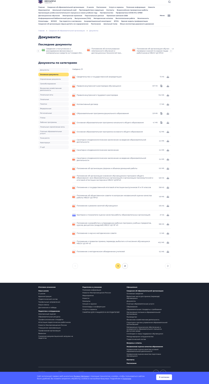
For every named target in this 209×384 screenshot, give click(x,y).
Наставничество (106, 13)
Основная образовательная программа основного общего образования (110, 132)
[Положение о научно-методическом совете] (74, 233)
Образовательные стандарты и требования (144, 309)
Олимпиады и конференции (93, 307)
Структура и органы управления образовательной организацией (147, 323)
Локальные (44, 99)
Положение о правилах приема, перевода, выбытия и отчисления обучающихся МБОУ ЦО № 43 (113, 242)
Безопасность (143, 18)
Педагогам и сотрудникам (49, 311)
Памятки (43, 104)
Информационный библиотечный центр (55, 18)
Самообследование (48, 84)
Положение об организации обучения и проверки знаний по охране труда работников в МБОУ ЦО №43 (155, 51)
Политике (126, 379)
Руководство (132, 317)
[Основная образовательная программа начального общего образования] (74, 123)
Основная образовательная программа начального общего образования (110, 123)
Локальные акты (46, 95)
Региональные (46, 113)
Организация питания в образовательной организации (143, 313)
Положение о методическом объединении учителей (101, 251)
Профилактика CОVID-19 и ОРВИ (129, 13)
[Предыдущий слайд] (38, 51)
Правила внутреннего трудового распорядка (97, 95)
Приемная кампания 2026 (117, 16)
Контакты (110, 10)
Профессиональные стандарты (50, 320)
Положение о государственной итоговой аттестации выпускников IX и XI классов (114, 187)
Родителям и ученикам (92, 287)
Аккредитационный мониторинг (97, 21)
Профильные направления (49, 302)
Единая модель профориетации (134, 21)
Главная (41, 7)
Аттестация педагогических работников (54, 322)
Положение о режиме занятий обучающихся (97, 206)
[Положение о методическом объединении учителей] (74, 252)
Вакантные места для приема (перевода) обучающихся (143, 297)
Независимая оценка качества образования (145, 347)
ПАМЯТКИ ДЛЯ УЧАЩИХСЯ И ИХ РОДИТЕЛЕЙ (101, 312)
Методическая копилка (103, 18)
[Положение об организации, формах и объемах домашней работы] (74, 168)
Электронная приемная (72, 16)
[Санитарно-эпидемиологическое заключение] (74, 150)
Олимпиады (43, 21)
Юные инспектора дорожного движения (137, 24)
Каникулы (86, 301)
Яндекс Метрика (81, 376)
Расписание (101, 7)
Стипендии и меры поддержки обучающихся (145, 334)
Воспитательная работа (125, 18)
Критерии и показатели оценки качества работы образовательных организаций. (114, 215)
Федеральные (45, 109)
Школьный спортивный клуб (64, 10)
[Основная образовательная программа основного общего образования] (74, 132)
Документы (44, 70)
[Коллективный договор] (74, 104)
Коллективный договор (87, 104)
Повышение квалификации (49, 328)
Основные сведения (135, 294)
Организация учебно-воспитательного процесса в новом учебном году (67, 13)
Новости (151, 7)
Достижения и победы (47, 308)
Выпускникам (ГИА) (83, 18)
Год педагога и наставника (70, 21)
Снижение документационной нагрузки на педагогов (55, 337)
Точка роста (44, 138)
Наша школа (43, 291)
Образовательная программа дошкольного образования (103, 113)
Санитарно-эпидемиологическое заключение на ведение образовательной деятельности (111, 141)
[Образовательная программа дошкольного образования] (74, 113)
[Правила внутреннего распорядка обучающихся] (74, 86)
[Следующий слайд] (170, 51)
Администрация (44, 296)
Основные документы (49, 74)
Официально (132, 287)
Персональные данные (94, 16)
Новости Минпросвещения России (52, 325)
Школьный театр (110, 24)
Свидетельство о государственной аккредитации (99, 77)
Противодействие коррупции (91, 10)
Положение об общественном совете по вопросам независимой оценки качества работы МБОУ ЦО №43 (114, 197)
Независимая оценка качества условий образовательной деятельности (142, 350)
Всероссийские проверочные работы (132, 10)
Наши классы (43, 305)
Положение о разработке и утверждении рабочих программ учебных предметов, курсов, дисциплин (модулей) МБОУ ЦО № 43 (114, 224)
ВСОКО (54, 21)
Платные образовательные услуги (51, 132)
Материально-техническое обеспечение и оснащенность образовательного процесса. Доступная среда (144, 329)
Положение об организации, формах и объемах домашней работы (107, 168)
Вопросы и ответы (134, 343)
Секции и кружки (89, 304)
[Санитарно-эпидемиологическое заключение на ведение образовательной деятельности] (74, 141)
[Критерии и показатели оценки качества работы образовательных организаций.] (74, 215)
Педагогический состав (48, 299)
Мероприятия (44, 10)
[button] (169, 2)
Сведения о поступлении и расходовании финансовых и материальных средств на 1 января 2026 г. (64, 51)
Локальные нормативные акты (52, 127)
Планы (42, 118)
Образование (132, 307)
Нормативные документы (50, 79)
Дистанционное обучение (49, 16)
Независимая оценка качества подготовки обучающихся (144, 355)
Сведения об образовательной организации (65, 7)
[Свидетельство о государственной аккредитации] (74, 77)
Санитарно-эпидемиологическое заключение (98, 150)
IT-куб (42, 147)
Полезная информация (135, 7)
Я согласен (164, 377)
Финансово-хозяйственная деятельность (51, 89)
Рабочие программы (48, 122)
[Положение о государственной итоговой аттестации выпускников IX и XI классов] (74, 187)
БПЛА (116, 21)
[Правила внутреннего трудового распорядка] (74, 95)
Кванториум (45, 143)
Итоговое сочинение (47, 287)
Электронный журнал (47, 314)
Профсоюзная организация (49, 331)
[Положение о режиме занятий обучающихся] (74, 206)
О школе (90, 7)
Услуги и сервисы (116, 7)
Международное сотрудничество (140, 337)
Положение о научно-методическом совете (96, 233)
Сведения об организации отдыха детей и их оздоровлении (63, 24)
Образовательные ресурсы (49, 317)
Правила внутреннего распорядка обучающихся (99, 86)
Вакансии (42, 333)
